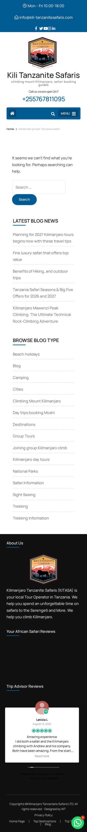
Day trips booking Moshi (34, 412)
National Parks (25, 471)
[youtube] (43, 25)
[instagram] (48, 25)
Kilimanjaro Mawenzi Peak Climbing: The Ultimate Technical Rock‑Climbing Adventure (42, 314)
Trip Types (71, 821)
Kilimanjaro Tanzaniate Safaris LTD (50, 804)
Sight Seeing (24, 494)
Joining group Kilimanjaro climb (40, 447)
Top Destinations (44, 821)
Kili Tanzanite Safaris (43, 75)
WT (63, 809)
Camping (21, 377)
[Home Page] (12, 113)
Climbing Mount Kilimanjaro (37, 400)
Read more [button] (61, 756)
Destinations (24, 424)
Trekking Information (31, 518)
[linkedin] (52, 25)
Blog (17, 365)
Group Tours (24, 435)
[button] (77, 822)
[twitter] (39, 25)
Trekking (20, 506)
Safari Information (28, 482)
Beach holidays (26, 354)
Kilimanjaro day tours (31, 459)
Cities (18, 389)
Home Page (17, 821)
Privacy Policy (43, 815)
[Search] (53, 113)
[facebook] (35, 25)
